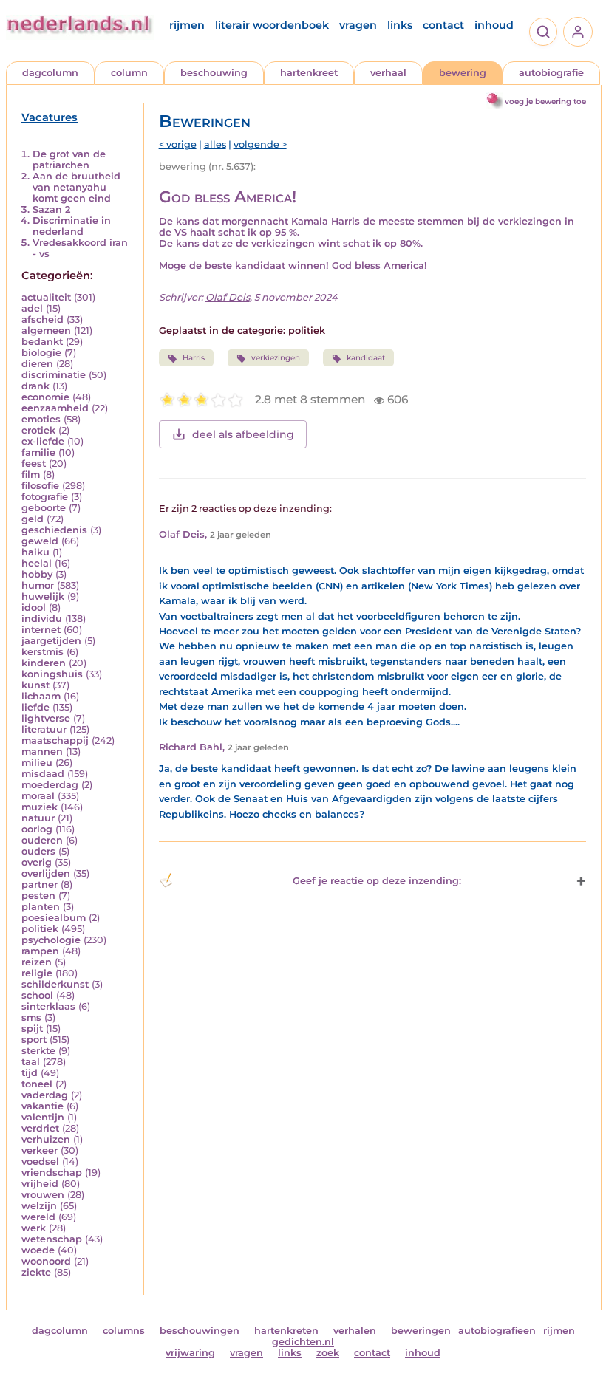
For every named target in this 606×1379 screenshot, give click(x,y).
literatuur (44, 729)
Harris (194, 358)
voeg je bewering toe (545, 101)
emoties (41, 419)
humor (37, 585)
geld (32, 518)
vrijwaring (190, 1352)
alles (215, 144)
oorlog (36, 829)
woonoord (46, 1261)
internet (41, 629)
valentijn (42, 1117)
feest (33, 463)
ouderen (42, 840)
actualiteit (46, 297)
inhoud (494, 25)
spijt (32, 1028)
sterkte (38, 1050)
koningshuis (52, 674)
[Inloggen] (578, 32)
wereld (38, 1216)
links (399, 25)
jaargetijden (51, 640)
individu (41, 618)
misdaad (42, 773)
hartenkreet (309, 72)
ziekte (36, 1272)
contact (443, 25)
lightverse (45, 718)
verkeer (39, 1150)
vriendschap (51, 1172)
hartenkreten (286, 1330)
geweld (39, 541)
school (37, 995)
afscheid (42, 319)
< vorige (178, 144)
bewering (462, 72)
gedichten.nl (303, 1341)
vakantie (42, 1106)
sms (31, 1017)
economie (45, 397)
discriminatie (53, 374)
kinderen (43, 662)
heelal (36, 563)
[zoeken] (543, 32)
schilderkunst (55, 984)
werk (33, 1227)
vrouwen (42, 1194)
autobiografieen (497, 1330)
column (129, 72)
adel (32, 308)
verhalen (354, 1330)
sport (34, 1039)
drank (35, 385)
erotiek (38, 430)
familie (38, 452)
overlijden (45, 873)
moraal (38, 795)
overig (36, 862)
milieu (36, 762)
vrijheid (39, 1183)
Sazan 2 (51, 209)
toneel (36, 1083)
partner (39, 884)
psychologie (51, 939)
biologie (41, 352)
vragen (358, 25)
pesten (38, 895)
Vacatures (49, 117)
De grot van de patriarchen (69, 159)
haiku (35, 552)
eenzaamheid (55, 408)
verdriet (40, 1128)
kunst (35, 685)
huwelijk (42, 596)
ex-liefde (42, 441)
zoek (327, 1352)
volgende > (260, 144)
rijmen (187, 25)
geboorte (43, 507)
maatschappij (55, 740)
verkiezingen (275, 358)
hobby (36, 574)
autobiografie (551, 72)
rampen (40, 951)
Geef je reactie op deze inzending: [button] (377, 880)
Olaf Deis (227, 297)
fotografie (44, 496)
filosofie (40, 485)
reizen (36, 962)
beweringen (421, 1330)
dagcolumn (50, 72)
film (30, 474)
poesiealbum (53, 917)
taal (30, 1061)
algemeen (46, 330)
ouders (38, 851)
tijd (29, 1072)
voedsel (40, 1161)
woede (38, 1250)
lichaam (41, 696)
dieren (37, 363)
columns (124, 1330)
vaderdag (44, 1095)
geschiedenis (54, 529)
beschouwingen (199, 1330)
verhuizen (45, 1139)
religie (36, 973)
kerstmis (42, 651)
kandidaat (366, 358)
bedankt (42, 341)
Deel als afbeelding (243, 434)
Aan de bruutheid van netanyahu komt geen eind (76, 187)
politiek (39, 928)
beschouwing (214, 72)
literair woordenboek (272, 25)
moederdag (49, 784)
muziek (39, 806)
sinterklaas (48, 1006)
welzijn (39, 1205)
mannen (42, 751)
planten (40, 906)
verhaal (388, 72)
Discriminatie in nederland (72, 226)
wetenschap (51, 1239)
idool (33, 607)
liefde (35, 707)
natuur (38, 818)
